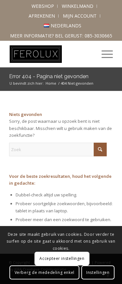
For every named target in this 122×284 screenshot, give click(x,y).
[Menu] (104, 54)
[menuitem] (43, 6)
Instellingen (97, 272)
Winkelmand (77, 6)
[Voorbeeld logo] (50, 54)
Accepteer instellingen (61, 258)
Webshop (43, 6)
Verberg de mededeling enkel (45, 272)
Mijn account (80, 16)
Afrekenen (42, 16)
